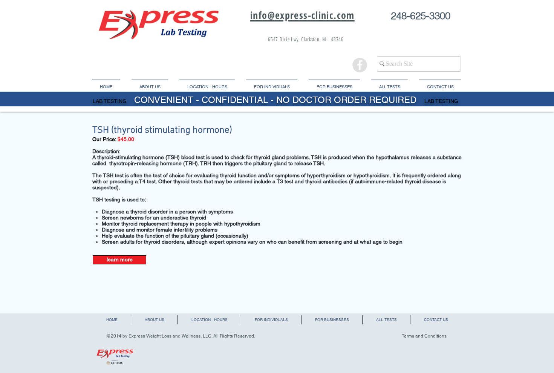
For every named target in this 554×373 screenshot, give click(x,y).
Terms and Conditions (424, 336)
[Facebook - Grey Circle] (359, 65)
